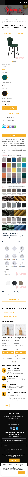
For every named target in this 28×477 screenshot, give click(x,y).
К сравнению (9, 117)
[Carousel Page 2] (14, 61)
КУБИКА (3, 69)
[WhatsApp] (15, 127)
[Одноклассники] (8, 127)
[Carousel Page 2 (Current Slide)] (14, 361)
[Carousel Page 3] (15, 61)
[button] (2, 2)
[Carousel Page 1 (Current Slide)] (12, 61)
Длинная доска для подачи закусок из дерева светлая (7, 339)
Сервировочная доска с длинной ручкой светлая (20, 339)
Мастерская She (5, 341)
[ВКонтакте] (5, 127)
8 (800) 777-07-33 (13, 413)
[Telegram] (10, 127)
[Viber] (13, 127)
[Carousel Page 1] (12, 361)
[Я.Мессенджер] (3, 127)
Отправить (14, 460)
